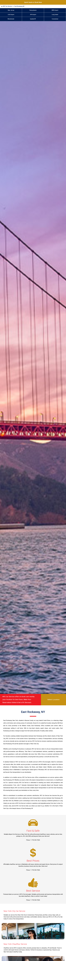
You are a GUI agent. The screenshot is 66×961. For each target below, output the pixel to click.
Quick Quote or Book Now (33, 2)
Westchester (11, 19)
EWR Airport (55, 10)
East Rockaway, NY (19, 6)
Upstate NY (33, 19)
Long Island (55, 14)
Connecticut (55, 19)
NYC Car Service (7, 6)
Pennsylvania (32, 10)
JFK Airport (33, 14)
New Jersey (11, 10)
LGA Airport (11, 14)
